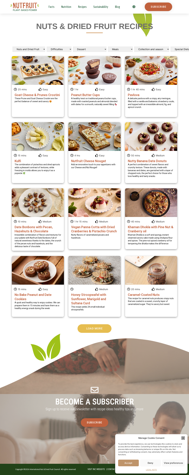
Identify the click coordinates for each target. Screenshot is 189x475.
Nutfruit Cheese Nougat (88, 161)
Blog (117, 6)
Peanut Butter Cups (85, 95)
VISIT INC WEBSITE (96, 469)
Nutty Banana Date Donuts (147, 161)
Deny (150, 463)
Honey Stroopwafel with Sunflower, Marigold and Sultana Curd (88, 299)
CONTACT (112, 469)
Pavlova (133, 95)
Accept (128, 463)
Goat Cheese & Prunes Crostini (37, 95)
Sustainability (100, 6)
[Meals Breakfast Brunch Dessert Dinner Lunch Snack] (120, 49)
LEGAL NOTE (151, 470)
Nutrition (66, 6)
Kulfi (18, 161)
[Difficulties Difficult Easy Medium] (59, 49)
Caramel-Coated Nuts (144, 295)
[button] (183, 438)
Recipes (82, 6)
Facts (51, 6)
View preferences (173, 463)
